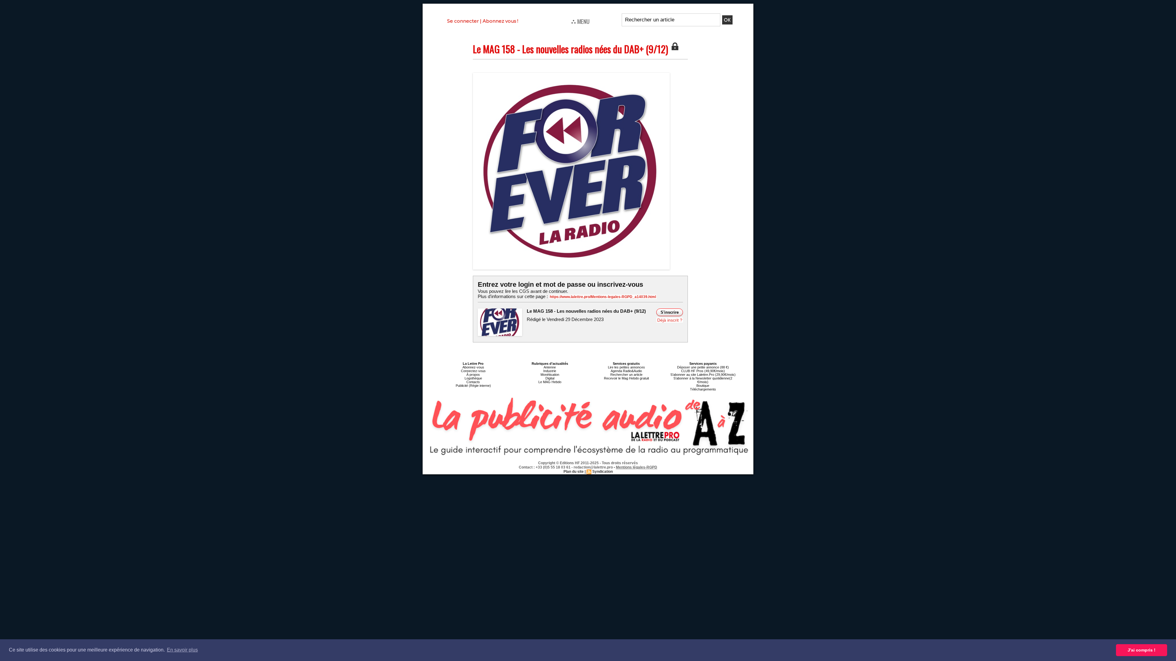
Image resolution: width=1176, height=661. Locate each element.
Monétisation (550, 374)
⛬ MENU (580, 21)
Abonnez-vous (473, 367)
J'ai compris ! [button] (1141, 650)
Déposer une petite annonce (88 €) (703, 367)
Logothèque (473, 378)
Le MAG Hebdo (549, 382)
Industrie (549, 371)
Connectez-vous (473, 371)
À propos (473, 374)
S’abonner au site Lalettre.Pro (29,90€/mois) (703, 374)
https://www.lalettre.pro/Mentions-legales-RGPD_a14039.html (603, 297)
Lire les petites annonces (626, 367)
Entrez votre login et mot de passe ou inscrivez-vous (560, 284)
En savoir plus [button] (182, 649)
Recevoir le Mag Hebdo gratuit (626, 378)
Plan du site (574, 471)
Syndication (602, 471)
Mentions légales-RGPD (636, 467)
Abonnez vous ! (500, 21)
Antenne (550, 367)
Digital (549, 378)
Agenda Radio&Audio (626, 371)
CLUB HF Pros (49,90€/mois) (703, 371)
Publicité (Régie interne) (473, 385)
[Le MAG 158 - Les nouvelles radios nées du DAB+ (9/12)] (571, 75)
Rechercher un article (626, 374)
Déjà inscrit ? (669, 320)
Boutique (702, 385)
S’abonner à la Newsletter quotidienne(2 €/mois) (702, 380)
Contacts (473, 382)
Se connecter (463, 21)
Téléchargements (703, 389)
